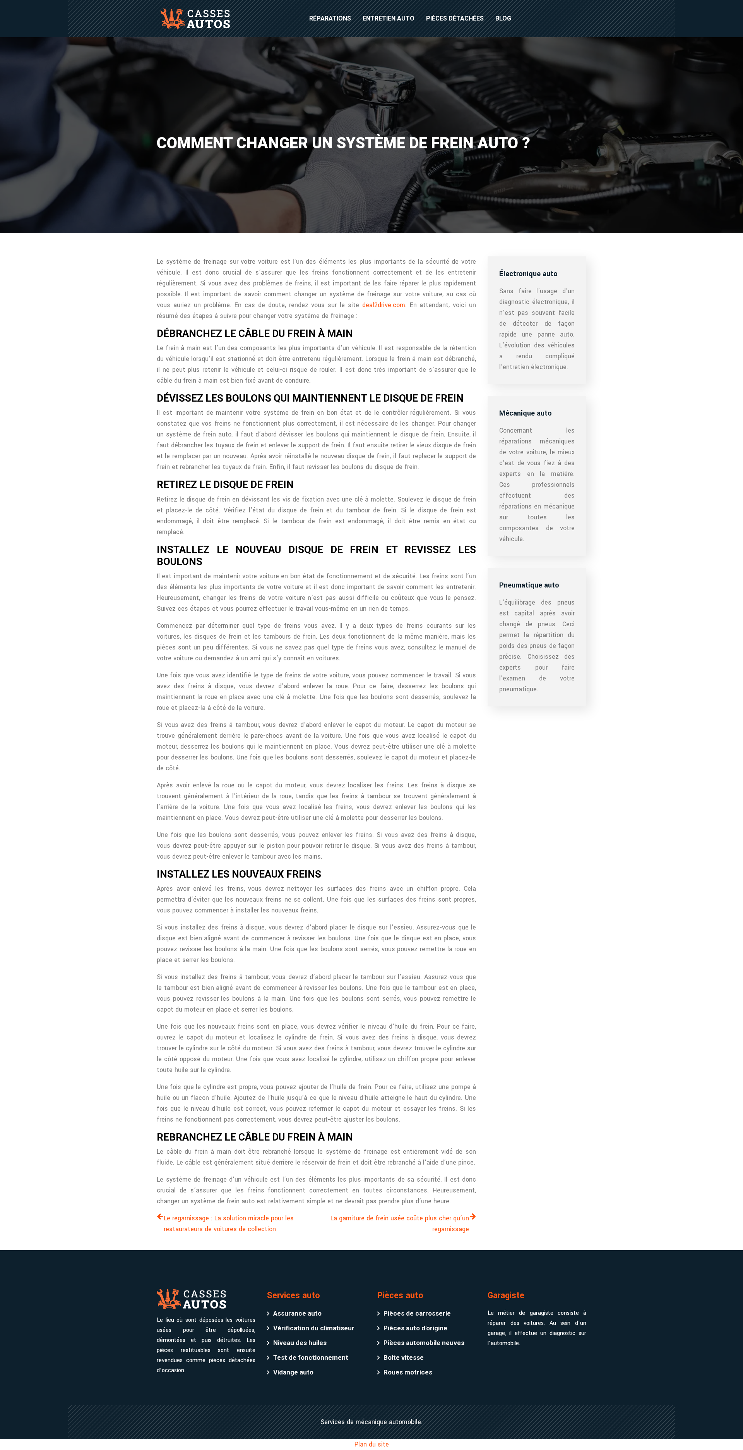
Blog (503, 18)
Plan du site (371, 1444)
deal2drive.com (383, 305)
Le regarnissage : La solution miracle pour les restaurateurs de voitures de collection (229, 1224)
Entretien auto (388, 18)
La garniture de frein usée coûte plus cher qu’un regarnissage (399, 1224)
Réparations (330, 18)
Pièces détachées (455, 18)
